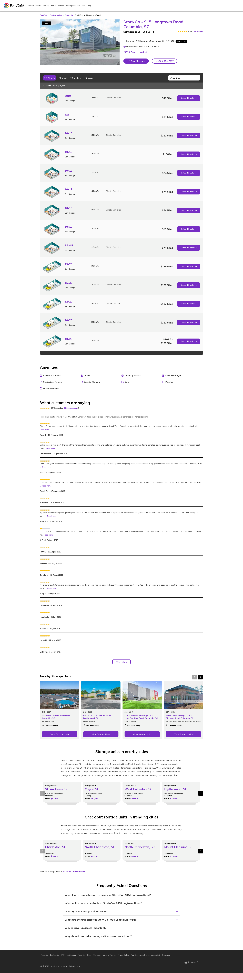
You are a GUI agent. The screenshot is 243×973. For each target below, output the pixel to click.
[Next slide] (116, 42)
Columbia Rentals (34, 6)
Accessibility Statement (160, 955)
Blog (89, 6)
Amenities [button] (175, 78)
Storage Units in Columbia (53, 6)
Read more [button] (44, 430)
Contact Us (54, 955)
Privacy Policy (123, 955)
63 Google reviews (71, 408)
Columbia (69, 15)
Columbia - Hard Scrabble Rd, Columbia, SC (56, 716)
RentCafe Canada (195, 962)
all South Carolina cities (74, 871)
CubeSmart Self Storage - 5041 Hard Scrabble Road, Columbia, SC (141, 716)
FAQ (63, 955)
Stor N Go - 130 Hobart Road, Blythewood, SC (97, 716)
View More (121, 662)
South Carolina (56, 15)
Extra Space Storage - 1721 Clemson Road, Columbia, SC (179, 716)
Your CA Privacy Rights (140, 955)
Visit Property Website (137, 52)
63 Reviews (198, 32)
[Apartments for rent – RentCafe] (14, 5)
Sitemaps (96, 955)
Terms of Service (109, 955)
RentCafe (44, 15)
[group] (50, 77)
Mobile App (71, 955)
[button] (164, 61)
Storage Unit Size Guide (76, 6)
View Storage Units (59, 734)
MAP (46, 23)
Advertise (81, 955)
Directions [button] (181, 41)
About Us (44, 955)
